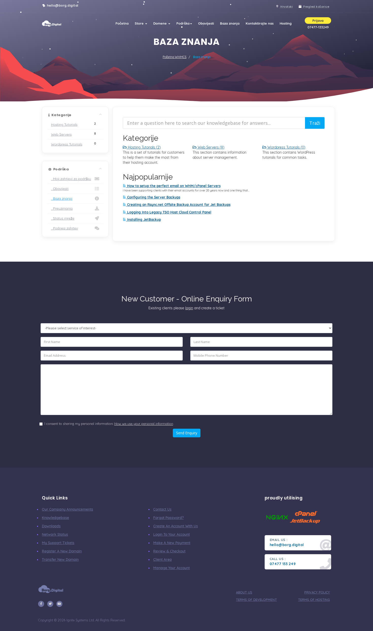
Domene (160, 23)
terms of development (256, 600)
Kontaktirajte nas (260, 23)
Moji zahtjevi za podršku (71, 178)
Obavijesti (206, 23)
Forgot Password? (168, 517)
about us (244, 592)
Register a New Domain (62, 551)
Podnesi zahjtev (64, 228)
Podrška (183, 23)
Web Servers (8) (210, 147)
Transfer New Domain (60, 559)
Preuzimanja (62, 208)
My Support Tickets (58, 542)
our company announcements (67, 509)
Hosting (286, 23)
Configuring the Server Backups (153, 197)
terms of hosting (314, 600)
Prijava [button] (318, 21)
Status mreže (62, 218)
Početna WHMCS (175, 57)
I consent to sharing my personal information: (108, 424)
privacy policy (317, 592)
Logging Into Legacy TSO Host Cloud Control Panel (168, 212)
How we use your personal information (143, 424)
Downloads (51, 526)
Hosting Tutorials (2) (144, 147)
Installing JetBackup (143, 220)
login (189, 308)
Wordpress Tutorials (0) (285, 147)
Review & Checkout (169, 551)
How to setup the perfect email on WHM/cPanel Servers (173, 186)
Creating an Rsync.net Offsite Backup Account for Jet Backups (178, 205)
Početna (122, 23)
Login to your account (171, 534)
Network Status (55, 534)
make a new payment (171, 542)
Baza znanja (230, 23)
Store (140, 23)
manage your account (171, 568)
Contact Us (162, 509)
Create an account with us (175, 526)
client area (162, 559)
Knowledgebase (55, 517)
